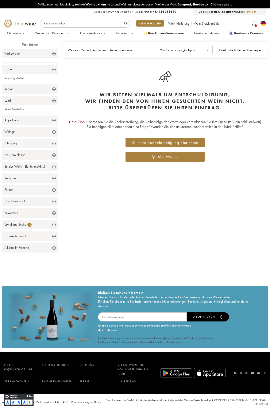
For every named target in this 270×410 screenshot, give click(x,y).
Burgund (184, 4)
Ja (103, 330)
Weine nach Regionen (50, 33)
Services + (123, 33)
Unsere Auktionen (90, 33)
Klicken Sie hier (123, 11)
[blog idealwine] (264, 373)
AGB (65, 402)
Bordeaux (200, 4)
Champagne (220, 4)
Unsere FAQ (126, 381)
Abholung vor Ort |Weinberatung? (135, 11)
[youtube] (252, 373)
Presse (85, 381)
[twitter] (241, 373)
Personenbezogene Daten (86, 402)
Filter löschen (30, 44)
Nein (114, 330)
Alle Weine (14, 33)
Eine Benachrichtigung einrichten (168, 142)
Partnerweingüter (57, 381)
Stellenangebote (56, 365)
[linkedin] (258, 373)
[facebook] (235, 373)
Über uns (87, 365)
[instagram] (247, 373)
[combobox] (252, 11)
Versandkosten (16, 381)
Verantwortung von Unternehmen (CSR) (132, 369)
